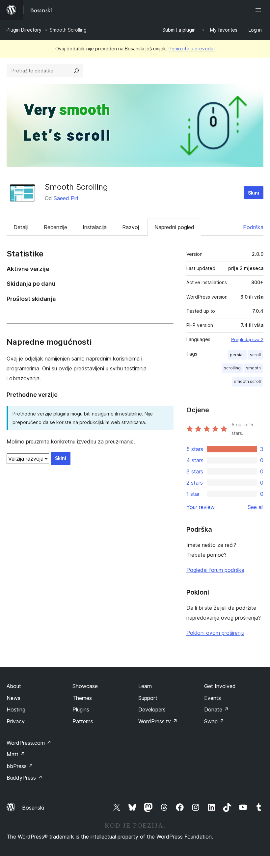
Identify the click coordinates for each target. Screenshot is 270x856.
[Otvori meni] (259, 10)
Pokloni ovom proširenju (215, 632)
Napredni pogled (174, 227)
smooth (253, 367)
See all (255, 507)
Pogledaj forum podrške (215, 570)
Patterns (82, 721)
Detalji (21, 227)
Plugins (80, 709)
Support (147, 698)
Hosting (16, 709)
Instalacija (95, 227)
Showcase (85, 686)
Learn (145, 686)
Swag (214, 721)
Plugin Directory (24, 30)
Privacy (16, 721)
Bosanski (33, 807)
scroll (255, 354)
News (13, 698)
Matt (16, 754)
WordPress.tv (157, 721)
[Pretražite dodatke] (76, 70)
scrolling (232, 367)
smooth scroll (247, 381)
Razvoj (130, 227)
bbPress (20, 766)
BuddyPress (24, 777)
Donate (216, 709)
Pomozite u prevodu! (192, 48)
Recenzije (55, 227)
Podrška (253, 227)
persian (237, 354)
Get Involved (220, 686)
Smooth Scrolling (76, 187)
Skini (253, 193)
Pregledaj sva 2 (247, 339)
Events (212, 698)
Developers (152, 709)
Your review (200, 507)
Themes (82, 698)
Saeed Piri (66, 198)
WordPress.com (29, 742)
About (14, 686)
